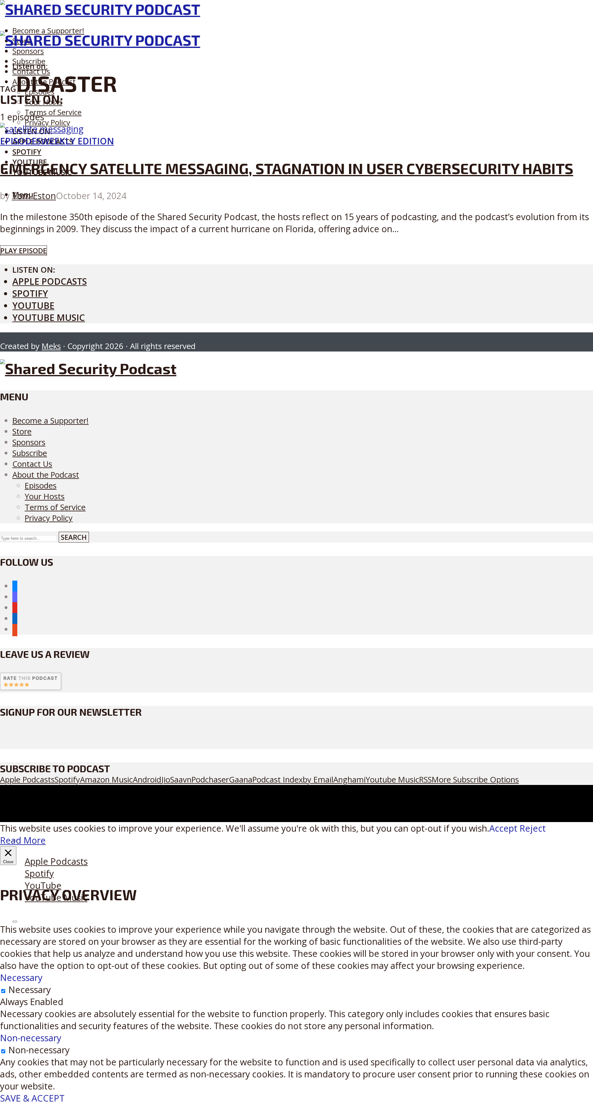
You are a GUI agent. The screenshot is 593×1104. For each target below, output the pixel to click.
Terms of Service (53, 112)
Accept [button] (503, 828)
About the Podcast (45, 474)
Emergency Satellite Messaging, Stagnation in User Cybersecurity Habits (286, 168)
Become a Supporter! (48, 30)
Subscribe (29, 453)
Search (74, 537)
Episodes (20, 141)
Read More (23, 840)
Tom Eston (34, 196)
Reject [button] (532, 828)
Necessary (29, 989)
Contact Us (32, 463)
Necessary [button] (21, 977)
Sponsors (28, 51)
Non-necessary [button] (30, 1038)
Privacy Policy (47, 122)
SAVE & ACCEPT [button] (32, 1098)
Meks (51, 346)
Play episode (23, 250)
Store (22, 431)
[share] (14, 922)
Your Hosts (45, 496)
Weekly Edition (77, 141)
